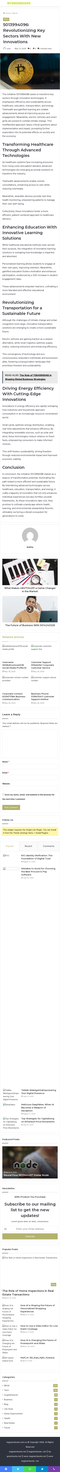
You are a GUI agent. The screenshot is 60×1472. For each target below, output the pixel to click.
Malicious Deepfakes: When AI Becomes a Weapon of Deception (37, 1107)
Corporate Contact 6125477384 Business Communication (13, 696)
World (14, 13)
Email (5, 773)
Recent (28, 846)
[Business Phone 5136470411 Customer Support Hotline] (44, 683)
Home (8, 13)
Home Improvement (13, 1413)
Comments (48, 846)
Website (6, 783)
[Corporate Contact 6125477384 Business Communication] (15, 683)
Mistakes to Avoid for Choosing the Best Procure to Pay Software (38, 871)
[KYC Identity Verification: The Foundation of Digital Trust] (11, 859)
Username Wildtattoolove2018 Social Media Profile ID (14, 665)
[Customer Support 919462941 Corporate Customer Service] (44, 652)
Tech (6, 1390)
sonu (9, 48)
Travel (7, 1427)
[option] (30, 1162)
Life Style (8, 1409)
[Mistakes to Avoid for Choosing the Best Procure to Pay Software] (11, 977)
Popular (10, 846)
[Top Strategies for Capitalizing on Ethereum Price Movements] (11, 1123)
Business (8, 1399)
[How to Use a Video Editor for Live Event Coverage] (10, 1330)
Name (5, 762)
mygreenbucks (11, 1395)
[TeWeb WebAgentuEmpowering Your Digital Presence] (11, 1095)
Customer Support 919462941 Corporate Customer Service (42, 665)
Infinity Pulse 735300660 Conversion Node (29, 1175)
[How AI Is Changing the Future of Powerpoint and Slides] (10, 1346)
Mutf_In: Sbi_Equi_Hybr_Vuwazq (37, 1357)
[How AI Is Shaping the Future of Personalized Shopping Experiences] (10, 1313)
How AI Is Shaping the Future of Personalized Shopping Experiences (38, 1308)
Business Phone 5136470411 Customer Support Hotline (42, 696)
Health (7, 1418)
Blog (6, 1404)
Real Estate (9, 1423)
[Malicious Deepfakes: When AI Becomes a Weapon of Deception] (11, 1108)
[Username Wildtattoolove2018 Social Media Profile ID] (15, 652)
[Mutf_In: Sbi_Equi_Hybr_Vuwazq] (10, 1361)
